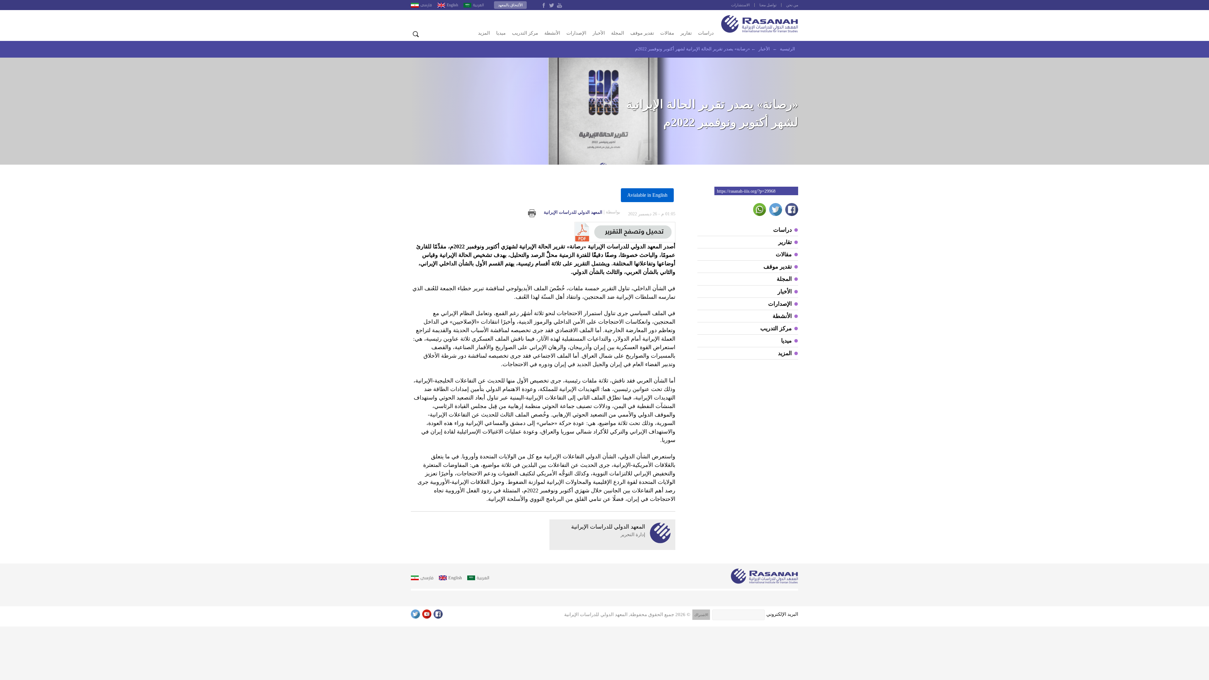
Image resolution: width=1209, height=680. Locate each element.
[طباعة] (532, 213)
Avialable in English (647, 195)
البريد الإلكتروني (782, 614)
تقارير (686, 33)
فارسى (426, 5)
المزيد (484, 33)
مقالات (667, 33)
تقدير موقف (642, 33)
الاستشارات (740, 5)
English (452, 5)
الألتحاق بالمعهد (510, 5)
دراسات (706, 33)
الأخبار (599, 33)
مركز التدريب (525, 33)
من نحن (792, 5)
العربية (478, 5)
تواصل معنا (767, 5)
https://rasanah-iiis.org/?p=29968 (746, 191)
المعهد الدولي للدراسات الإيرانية (582, 212)
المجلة (617, 33)
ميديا (501, 33)
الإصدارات (576, 33)
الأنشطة (552, 33)
